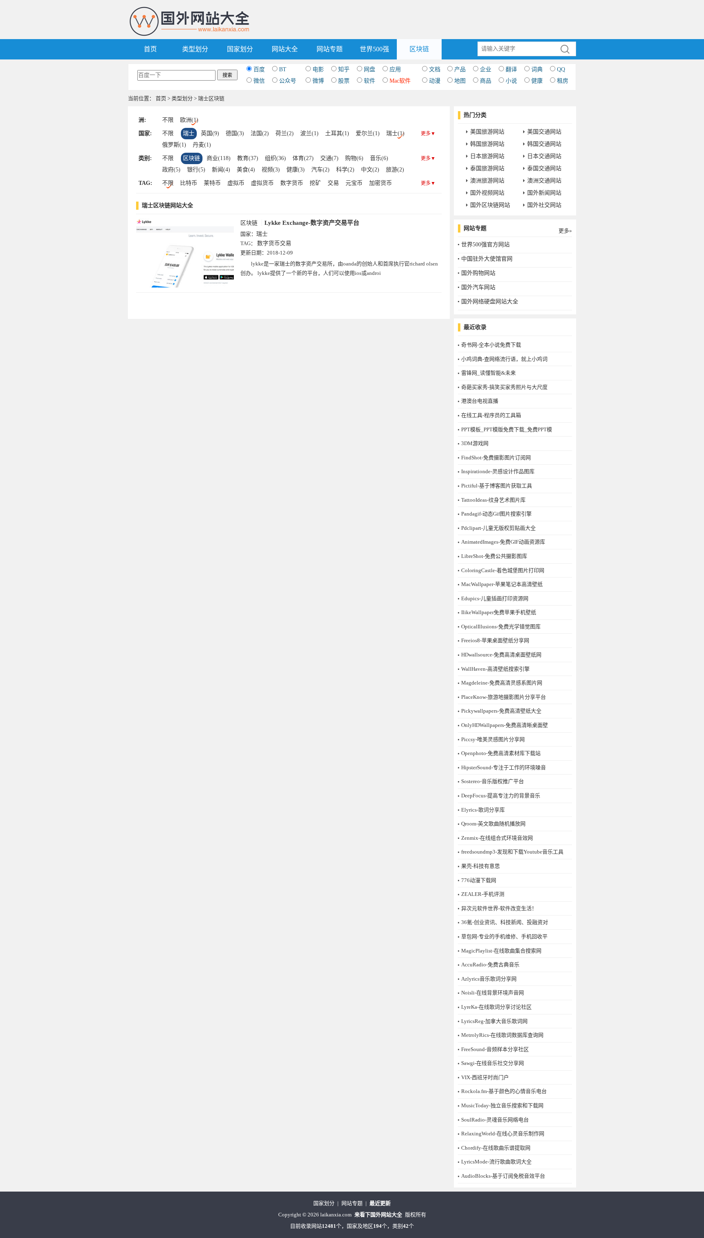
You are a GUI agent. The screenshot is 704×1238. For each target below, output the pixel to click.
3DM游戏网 (474, 443)
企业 (485, 69)
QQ (561, 69)
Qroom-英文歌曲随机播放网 (493, 824)
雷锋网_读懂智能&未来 (488, 373)
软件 (369, 81)
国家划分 (240, 49)
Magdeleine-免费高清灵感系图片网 (501, 683)
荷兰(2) (284, 133)
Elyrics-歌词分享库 (483, 810)
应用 (395, 69)
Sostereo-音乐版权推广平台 (492, 781)
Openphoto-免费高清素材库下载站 (501, 753)
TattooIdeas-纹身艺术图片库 (493, 500)
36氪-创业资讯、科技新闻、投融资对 (504, 922)
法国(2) (260, 133)
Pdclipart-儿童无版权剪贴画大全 (498, 528)
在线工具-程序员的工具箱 (491, 415)
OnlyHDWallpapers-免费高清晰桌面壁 (504, 725)
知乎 (344, 69)
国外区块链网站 (490, 205)
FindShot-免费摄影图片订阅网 (496, 457)
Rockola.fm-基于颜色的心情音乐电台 (504, 1091)
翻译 (511, 69)
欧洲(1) (189, 120)
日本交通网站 (544, 156)
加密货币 (380, 183)
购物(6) (354, 158)
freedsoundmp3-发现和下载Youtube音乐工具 (512, 852)
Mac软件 (400, 81)
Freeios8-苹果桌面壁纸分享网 (495, 640)
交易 (333, 183)
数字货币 (291, 183)
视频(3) (271, 170)
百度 (259, 69)
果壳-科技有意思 (480, 866)
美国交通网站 (544, 132)
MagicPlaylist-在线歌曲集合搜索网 (501, 951)
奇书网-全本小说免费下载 (491, 345)
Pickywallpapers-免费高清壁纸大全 (501, 711)
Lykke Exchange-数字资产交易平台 (311, 223)
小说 (511, 81)
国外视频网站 (487, 193)
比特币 (188, 183)
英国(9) (210, 133)
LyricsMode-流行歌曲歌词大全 (496, 1162)
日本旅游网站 (487, 156)
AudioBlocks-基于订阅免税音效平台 (503, 1176)
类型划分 (195, 49)
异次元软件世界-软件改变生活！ (499, 908)
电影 (318, 69)
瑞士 (188, 133)
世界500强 (374, 49)
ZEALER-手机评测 (482, 894)
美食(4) (246, 170)
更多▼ (428, 133)
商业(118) (219, 158)
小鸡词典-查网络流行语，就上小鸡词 (504, 359)
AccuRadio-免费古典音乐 (490, 964)
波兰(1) (309, 133)
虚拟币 (235, 183)
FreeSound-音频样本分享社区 (495, 1049)
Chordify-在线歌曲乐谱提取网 (495, 1148)
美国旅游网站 (487, 132)
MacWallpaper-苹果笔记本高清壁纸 (502, 584)
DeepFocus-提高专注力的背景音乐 (500, 795)
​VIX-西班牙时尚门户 (485, 1077)
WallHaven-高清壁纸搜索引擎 (495, 669)
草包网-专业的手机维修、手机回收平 (504, 936)
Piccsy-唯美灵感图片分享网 (493, 739)
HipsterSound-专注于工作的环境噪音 (503, 767)
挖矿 (315, 183)
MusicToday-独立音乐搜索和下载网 (502, 1105)
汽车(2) (320, 170)
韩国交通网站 (544, 144)
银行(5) (196, 170)
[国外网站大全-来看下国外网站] (190, 10)
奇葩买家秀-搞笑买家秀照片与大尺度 (504, 387)
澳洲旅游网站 (487, 181)
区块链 (419, 49)
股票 (344, 81)
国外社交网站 (544, 205)
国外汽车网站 (478, 287)
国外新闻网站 (544, 193)
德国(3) (235, 133)
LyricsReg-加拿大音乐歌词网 (494, 1021)
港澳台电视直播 (479, 401)
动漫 (434, 81)
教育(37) (247, 158)
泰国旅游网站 (487, 168)
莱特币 (212, 183)
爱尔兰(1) (368, 133)
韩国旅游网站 (487, 144)
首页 (150, 49)
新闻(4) (221, 170)
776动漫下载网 (478, 880)
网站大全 (285, 49)
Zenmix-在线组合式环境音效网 (497, 838)
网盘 (369, 69)
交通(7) (329, 158)
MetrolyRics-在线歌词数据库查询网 (502, 1035)
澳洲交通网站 (544, 181)
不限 (168, 120)
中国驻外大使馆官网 (487, 259)
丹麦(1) (202, 145)
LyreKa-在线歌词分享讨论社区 (496, 1007)
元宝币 (354, 183)
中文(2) (370, 170)
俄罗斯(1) (174, 145)
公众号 (287, 81)
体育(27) (303, 158)
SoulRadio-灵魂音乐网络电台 (495, 1120)
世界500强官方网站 (485, 244)
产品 (460, 69)
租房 (562, 81)
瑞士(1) (395, 133)
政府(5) (171, 170)
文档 (434, 69)
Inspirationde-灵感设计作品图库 (498, 471)
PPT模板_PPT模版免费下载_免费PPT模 (506, 429)
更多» (565, 231)
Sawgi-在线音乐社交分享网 (492, 1063)
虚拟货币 (262, 183)
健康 (537, 81)
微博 (318, 81)
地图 (460, 81)
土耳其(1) (337, 133)
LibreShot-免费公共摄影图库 (494, 556)
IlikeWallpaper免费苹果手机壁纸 (498, 612)
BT (282, 69)
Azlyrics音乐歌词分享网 (489, 979)
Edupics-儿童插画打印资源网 (494, 598)
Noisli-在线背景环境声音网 (492, 993)
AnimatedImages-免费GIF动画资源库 (503, 542)
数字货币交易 (274, 243)
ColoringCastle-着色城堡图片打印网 (502, 570)
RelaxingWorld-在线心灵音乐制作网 (502, 1133)
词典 (537, 69)
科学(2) (345, 170)
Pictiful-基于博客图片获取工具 (496, 486)
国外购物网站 (478, 273)
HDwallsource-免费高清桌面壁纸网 (501, 655)
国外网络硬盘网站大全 (489, 302)
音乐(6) (379, 158)
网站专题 (330, 49)
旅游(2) (395, 170)
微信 (259, 81)
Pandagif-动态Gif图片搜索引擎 (496, 514)
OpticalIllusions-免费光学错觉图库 (501, 626)
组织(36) (275, 158)
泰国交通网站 (544, 168)
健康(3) (295, 170)
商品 (485, 81)
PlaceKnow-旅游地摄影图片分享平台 (503, 697)
